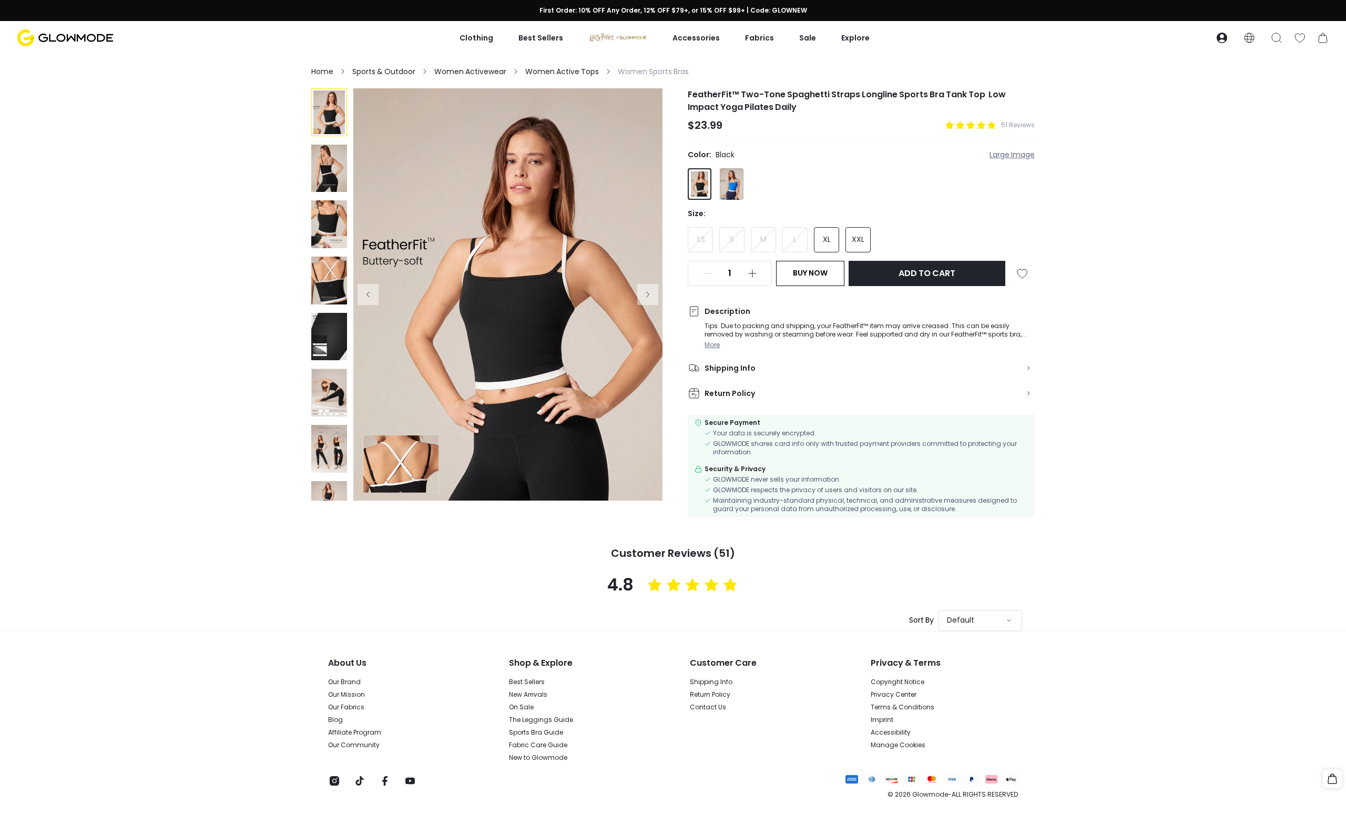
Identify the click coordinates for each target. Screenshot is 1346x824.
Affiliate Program (354, 732)
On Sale (521, 707)
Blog (335, 720)
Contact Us (708, 707)
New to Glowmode (538, 757)
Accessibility (891, 732)
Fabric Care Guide (538, 745)
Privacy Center (893, 694)
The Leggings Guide (541, 720)
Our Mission (346, 694)
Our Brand (344, 682)
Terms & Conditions (902, 707)
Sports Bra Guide (536, 732)
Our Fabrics (346, 707)
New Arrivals (528, 694)
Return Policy (710, 694)
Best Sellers (527, 682)
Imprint (882, 720)
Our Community (354, 745)
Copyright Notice (897, 682)
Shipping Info (711, 682)
